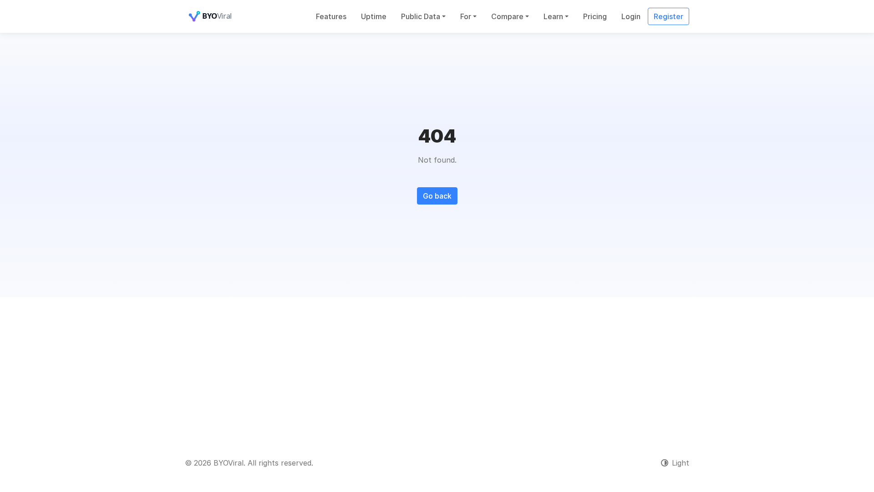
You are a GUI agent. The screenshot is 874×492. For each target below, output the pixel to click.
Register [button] (668, 16)
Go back (437, 195)
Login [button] (630, 16)
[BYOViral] (221, 16)
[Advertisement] (437, 365)
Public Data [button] (420, 16)
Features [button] (331, 16)
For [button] (465, 16)
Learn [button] (553, 16)
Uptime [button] (373, 16)
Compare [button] (507, 16)
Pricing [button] (595, 16)
